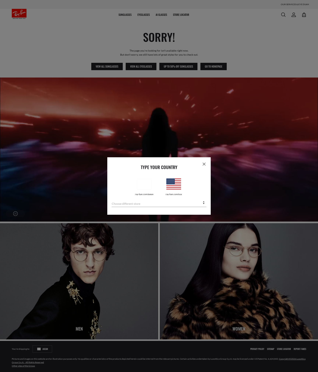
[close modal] (204, 164)
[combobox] (159, 203)
